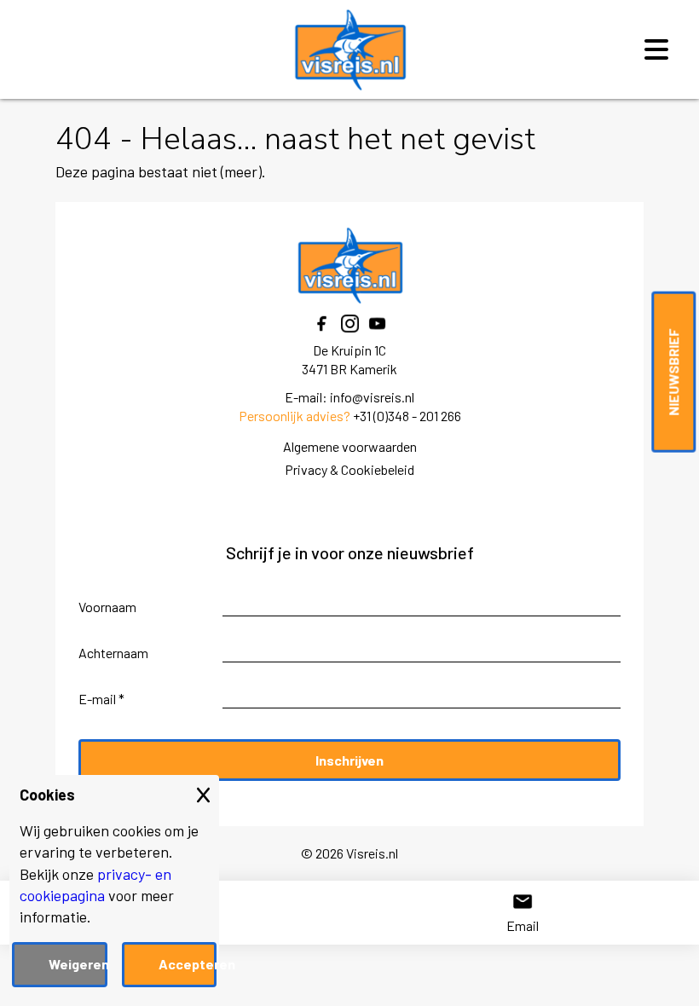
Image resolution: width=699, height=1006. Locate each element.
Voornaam (107, 606)
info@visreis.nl (372, 397)
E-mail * (101, 699)
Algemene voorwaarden (350, 446)
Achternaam (113, 653)
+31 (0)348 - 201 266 (407, 416)
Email (522, 925)
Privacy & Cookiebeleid (349, 469)
